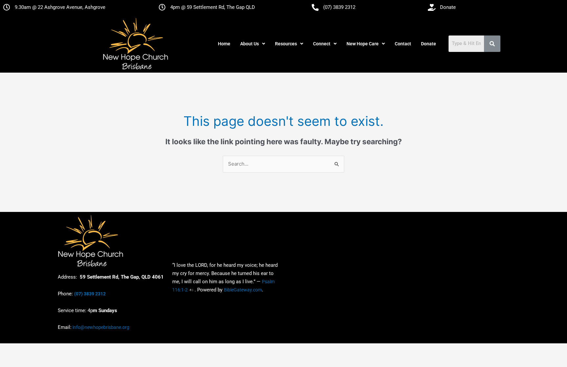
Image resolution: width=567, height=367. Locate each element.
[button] (252, 43)
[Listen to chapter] (191, 289)
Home (224, 43)
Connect (321, 43)
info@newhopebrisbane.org (100, 327)
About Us (249, 43)
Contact (403, 43)
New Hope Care (362, 43)
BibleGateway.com (243, 289)
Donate (428, 43)
